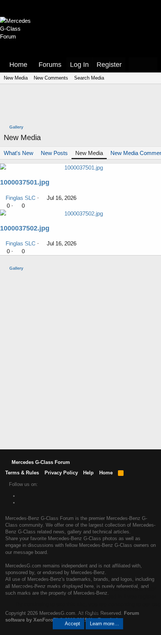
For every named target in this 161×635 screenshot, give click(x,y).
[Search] (150, 64)
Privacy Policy (61, 473)
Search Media (89, 78)
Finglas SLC (21, 198)
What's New (18, 153)
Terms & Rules (22, 473)
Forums (50, 64)
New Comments (51, 78)
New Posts (54, 153)
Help (88, 473)
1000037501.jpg (24, 182)
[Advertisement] (82, 105)
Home (18, 64)
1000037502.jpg (24, 228)
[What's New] (136, 64)
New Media (16, 78)
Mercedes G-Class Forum (40, 462)
